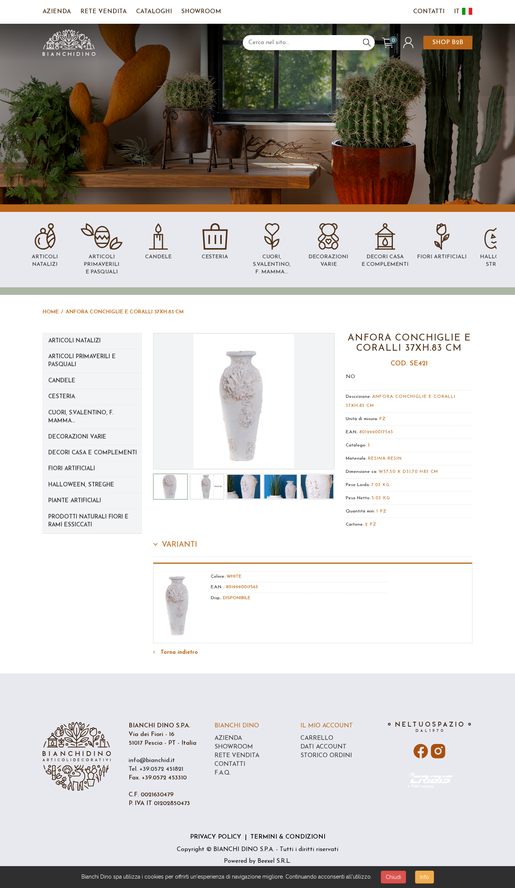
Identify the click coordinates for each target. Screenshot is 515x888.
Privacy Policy (215, 837)
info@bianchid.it (152, 761)
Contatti (428, 12)
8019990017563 (376, 432)
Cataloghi (154, 12)
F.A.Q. (223, 773)
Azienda (57, 12)
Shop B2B (447, 43)
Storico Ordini (326, 756)
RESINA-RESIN (385, 458)
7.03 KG (380, 485)
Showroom (201, 12)
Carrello (316, 738)
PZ (382, 419)
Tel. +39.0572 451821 (156, 769)
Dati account (323, 747)
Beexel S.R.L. (274, 861)
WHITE (234, 576)
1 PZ (381, 511)
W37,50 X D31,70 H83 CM (408, 471)
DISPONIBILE (236, 598)
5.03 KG (381, 498)
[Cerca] (366, 42)
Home (51, 312)
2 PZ (371, 524)
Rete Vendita (103, 12)
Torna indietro (178, 652)
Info (424, 877)
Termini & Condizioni (287, 837)
